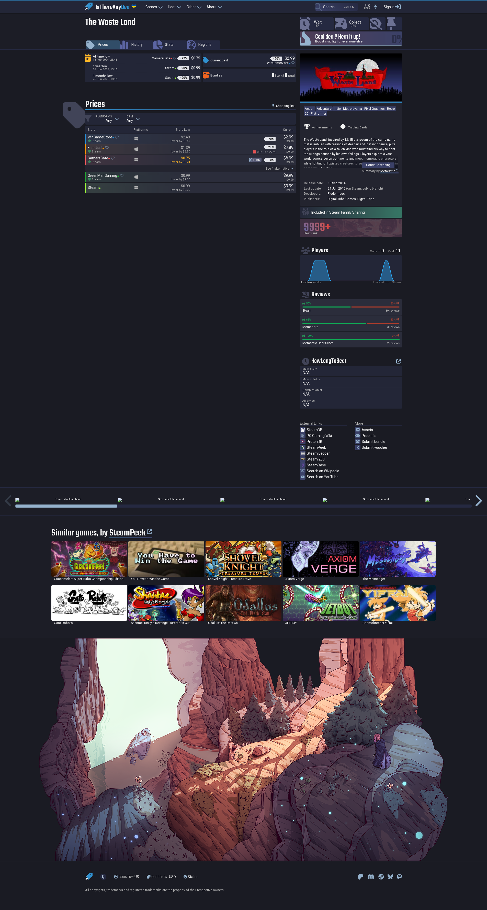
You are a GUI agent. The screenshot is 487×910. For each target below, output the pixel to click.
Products (369, 436)
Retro (391, 109)
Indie (337, 109)
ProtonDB (314, 442)
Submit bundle (373, 442)
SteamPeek (316, 447)
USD (163, 877)
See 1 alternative (277, 168)
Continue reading (378, 165)
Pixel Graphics (374, 109)
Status (192, 877)
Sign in (389, 7)
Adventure (324, 109)
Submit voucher (374, 447)
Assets (367, 430)
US (129, 877)
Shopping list (285, 106)
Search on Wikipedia (323, 471)
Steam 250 (316, 459)
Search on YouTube (322, 477)
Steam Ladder (318, 453)
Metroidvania (352, 109)
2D (307, 113)
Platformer (318, 113)
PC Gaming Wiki (319, 436)
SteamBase (316, 465)
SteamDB (314, 430)
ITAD (256, 160)
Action (309, 109)
